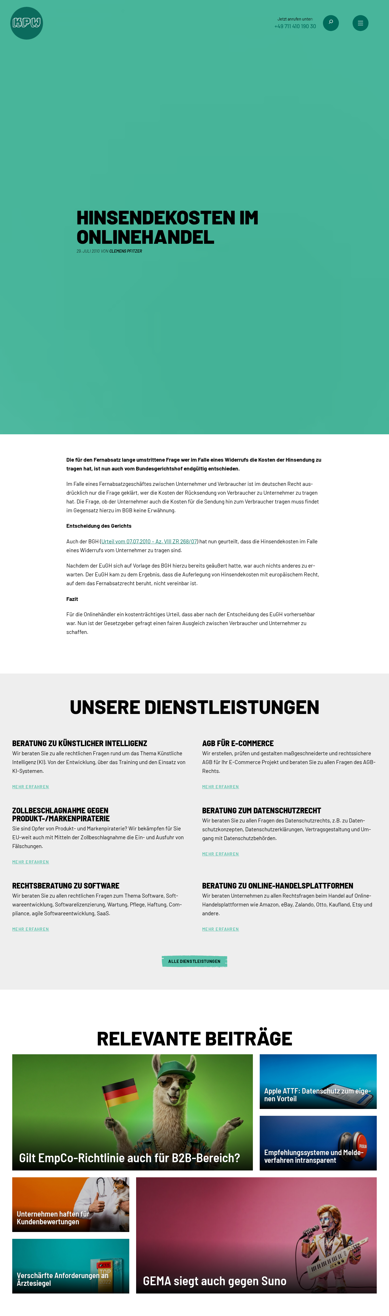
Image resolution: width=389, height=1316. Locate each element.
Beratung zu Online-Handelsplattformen (277, 885)
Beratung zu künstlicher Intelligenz (79, 743)
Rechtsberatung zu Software (65, 885)
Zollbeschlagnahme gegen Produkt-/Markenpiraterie (61, 814)
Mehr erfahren (30, 787)
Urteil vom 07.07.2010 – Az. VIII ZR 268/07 (149, 541)
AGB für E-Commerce (238, 743)
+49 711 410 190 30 (295, 26)
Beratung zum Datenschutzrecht (261, 810)
